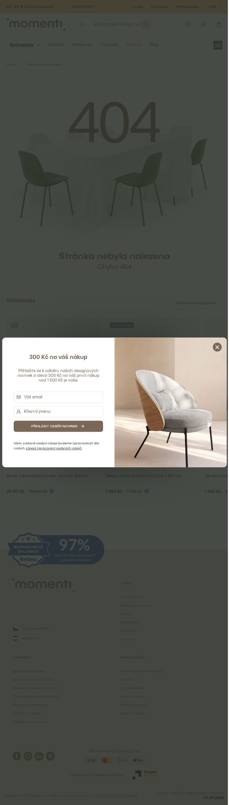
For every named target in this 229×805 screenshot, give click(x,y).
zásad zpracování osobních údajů (52, 448)
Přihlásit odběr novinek (53, 426)
